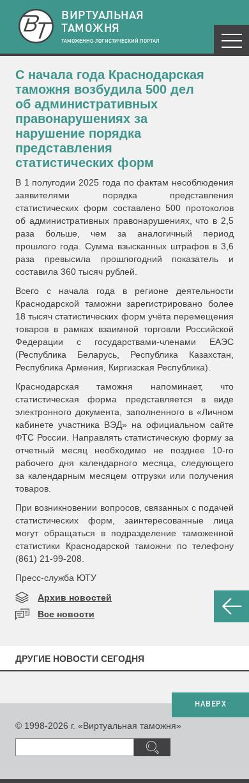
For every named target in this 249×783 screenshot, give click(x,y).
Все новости (66, 614)
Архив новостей (75, 597)
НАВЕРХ (210, 704)
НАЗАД (231, 606)
